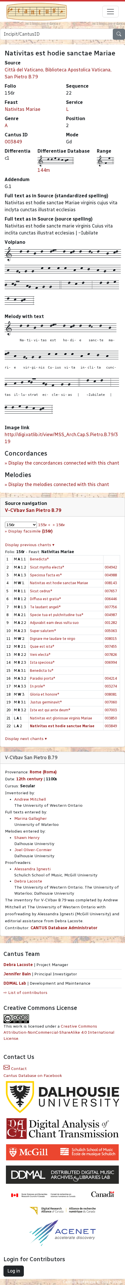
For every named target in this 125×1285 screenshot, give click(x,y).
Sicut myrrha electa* (47, 567)
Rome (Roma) (43, 772)
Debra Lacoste (28, 881)
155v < (44, 524)
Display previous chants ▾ (29, 544)
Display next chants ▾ (26, 738)
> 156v (59, 524)
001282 (111, 622)
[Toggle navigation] (110, 11)
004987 (111, 615)
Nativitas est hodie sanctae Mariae (59, 583)
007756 (111, 607)
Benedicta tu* (41, 670)
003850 (111, 718)
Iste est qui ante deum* (50, 710)
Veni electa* (40, 654)
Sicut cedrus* (41, 591)
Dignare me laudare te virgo (52, 638)
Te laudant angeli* (45, 607)
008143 (111, 583)
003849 (13, 142)
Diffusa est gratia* (45, 599)
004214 (111, 678)
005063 (111, 631)
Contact (18, 1068)
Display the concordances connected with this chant (63, 463)
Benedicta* (39, 559)
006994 (111, 662)
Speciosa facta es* (46, 575)
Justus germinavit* (46, 702)
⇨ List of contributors (25, 992)
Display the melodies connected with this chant (58, 484)
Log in (13, 1271)
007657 (111, 591)
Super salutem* (43, 631)
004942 (111, 567)
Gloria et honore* (44, 694)
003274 (111, 686)
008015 (111, 638)
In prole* (37, 686)
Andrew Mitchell (30, 799)
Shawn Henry (27, 837)
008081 (111, 694)
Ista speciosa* (42, 662)
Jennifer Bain (17, 974)
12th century (29, 779)
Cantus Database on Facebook (32, 1075)
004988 (111, 575)
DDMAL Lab (14, 983)
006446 (111, 599)
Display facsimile (30, 531)
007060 (111, 702)
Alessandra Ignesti (32, 869)
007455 (111, 646)
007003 (111, 710)
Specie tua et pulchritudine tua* (56, 615)
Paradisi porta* (42, 678)
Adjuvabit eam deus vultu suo (54, 622)
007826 (111, 654)
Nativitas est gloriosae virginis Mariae (61, 718)
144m (44, 170)
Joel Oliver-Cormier (33, 849)
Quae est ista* (42, 646)
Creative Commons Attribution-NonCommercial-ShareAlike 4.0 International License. (58, 1032)
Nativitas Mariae (22, 109)
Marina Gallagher (30, 818)
